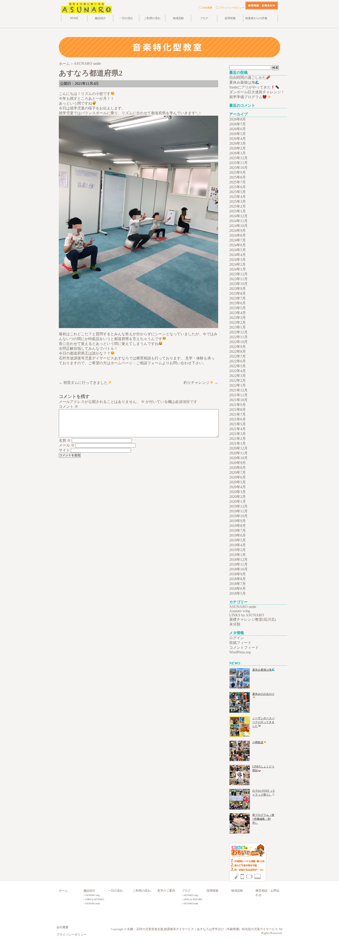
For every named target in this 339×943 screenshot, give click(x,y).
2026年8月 (237, 119)
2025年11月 (238, 163)
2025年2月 (237, 206)
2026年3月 (237, 143)
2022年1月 (237, 385)
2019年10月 (238, 516)
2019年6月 (237, 535)
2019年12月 (238, 506)
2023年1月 (237, 327)
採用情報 (230, 18)
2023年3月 (237, 318)
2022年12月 (238, 332)
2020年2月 (237, 497)
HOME (74, 18)
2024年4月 (237, 255)
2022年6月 (237, 361)
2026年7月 (237, 124)
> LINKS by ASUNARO (93, 899)
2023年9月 (237, 289)
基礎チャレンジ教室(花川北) (252, 619)
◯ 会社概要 (205, 7)
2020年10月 (238, 458)
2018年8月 (237, 579)
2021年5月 (237, 424)
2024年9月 (237, 230)
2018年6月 (237, 588)
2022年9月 (237, 347)
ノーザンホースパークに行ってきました (263, 722)
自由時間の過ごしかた (247, 77)
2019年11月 (238, 511)
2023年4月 (237, 313)
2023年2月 (237, 322)
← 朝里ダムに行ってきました (83, 383)
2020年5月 (237, 482)
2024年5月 (237, 250)
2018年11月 (238, 564)
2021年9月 (237, 405)
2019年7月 (237, 530)
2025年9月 (237, 172)
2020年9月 (237, 463)
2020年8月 (237, 468)
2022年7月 (237, 356)
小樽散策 (257, 742)
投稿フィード (240, 643)
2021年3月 (237, 434)
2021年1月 (237, 443)
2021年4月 (237, 429)
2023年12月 (238, 274)
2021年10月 (238, 400)
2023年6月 (237, 303)
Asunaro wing (239, 611)
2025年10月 (238, 168)
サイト (64, 450)
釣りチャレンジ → (201, 383)
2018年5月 (237, 593)
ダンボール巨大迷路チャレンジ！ (257, 92)
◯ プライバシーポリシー (230, 7)
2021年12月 (238, 390)
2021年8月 (237, 409)
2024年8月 (237, 235)
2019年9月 (237, 521)
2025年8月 (237, 177)
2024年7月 (237, 240)
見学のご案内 (166, 890)
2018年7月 (237, 584)
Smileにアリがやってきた (250, 87)
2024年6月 (237, 245)
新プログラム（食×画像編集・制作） (263, 818)
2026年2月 (237, 148)
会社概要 (62, 927)
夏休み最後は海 (242, 82)
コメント (68, 406)
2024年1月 (237, 269)
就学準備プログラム (245, 97)
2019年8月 (237, 526)
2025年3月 (237, 201)
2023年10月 (238, 284)
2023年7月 (237, 298)
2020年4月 (237, 487)
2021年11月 (238, 395)
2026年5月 (237, 134)
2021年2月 (237, 439)
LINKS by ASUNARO (246, 615)
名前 (65, 440)
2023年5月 (237, 308)
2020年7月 (237, 472)
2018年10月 (238, 569)
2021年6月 (237, 419)
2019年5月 (237, 540)
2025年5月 (237, 192)
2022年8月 (237, 351)
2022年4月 (237, 371)
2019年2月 (237, 550)
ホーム (63, 890)
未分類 (234, 624)
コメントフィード (244, 647)
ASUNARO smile (242, 607)
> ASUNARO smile (91, 903)
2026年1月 (237, 153)
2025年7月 (237, 182)
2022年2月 (237, 380)
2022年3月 (237, 376)
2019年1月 (237, 555)
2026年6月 (237, 129)
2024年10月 (238, 226)
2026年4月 (237, 139)
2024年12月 (238, 216)
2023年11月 (238, 279)
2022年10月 (238, 342)
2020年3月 (237, 492)
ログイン (236, 638)
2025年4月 (237, 197)
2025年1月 (237, 211)
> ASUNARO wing (91, 895)
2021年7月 (237, 414)
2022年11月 (238, 337)
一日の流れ (126, 18)
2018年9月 (237, 574)
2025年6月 (237, 187)
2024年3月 (237, 259)
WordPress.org (240, 652)
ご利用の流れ (152, 18)
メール (66, 445)
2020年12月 (238, 448)
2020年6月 (237, 477)
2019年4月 (237, 545)
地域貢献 (178, 18)
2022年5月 (237, 366)
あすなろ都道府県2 (90, 73)
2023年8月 (237, 293)
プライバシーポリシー (71, 934)
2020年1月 (237, 501)
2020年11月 (238, 453)
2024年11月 (238, 221)
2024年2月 (237, 264)
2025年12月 (238, 158)
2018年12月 (238, 559)
